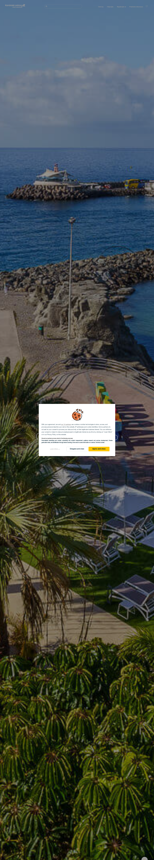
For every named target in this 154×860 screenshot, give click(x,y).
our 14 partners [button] (66, 424)
